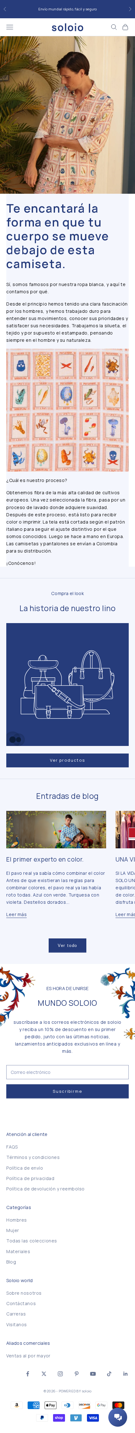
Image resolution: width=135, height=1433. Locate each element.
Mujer (12, 1230)
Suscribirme (67, 1091)
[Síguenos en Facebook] (27, 1374)
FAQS (12, 1147)
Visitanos (16, 1324)
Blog (11, 1262)
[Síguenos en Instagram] (60, 1374)
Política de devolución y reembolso (45, 1189)
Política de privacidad (30, 1178)
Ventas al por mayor (28, 1356)
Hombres (16, 1220)
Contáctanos (21, 1303)
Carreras (16, 1314)
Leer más (16, 914)
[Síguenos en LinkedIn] (125, 1374)
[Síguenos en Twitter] (44, 1374)
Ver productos (67, 760)
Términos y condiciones (33, 1157)
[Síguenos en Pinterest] (76, 1374)
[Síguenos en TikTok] (109, 1374)
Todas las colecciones (31, 1241)
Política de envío (24, 1168)
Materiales (18, 1251)
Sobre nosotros (24, 1293)
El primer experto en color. (45, 859)
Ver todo (68, 945)
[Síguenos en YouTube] (93, 1374)
